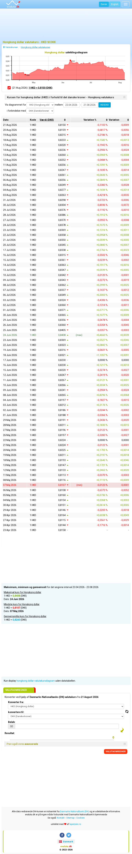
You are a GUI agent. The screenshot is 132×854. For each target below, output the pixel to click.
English (114, 4)
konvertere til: (16, 712)
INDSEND (104, 105)
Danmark (68, 841)
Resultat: (10, 733)
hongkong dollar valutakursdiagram (35, 680)
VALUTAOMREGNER (116, 751)
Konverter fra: (16, 702)
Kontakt (61, 817)
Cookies (80, 817)
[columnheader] (52, 119)
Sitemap (70, 817)
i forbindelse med (16, 110)
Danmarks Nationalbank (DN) (74, 811)
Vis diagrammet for (15, 104)
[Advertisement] (66, 25)
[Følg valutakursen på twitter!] (68, 835)
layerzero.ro (75, 824)
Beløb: (11, 722)
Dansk (104, 4)
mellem (59, 104)
